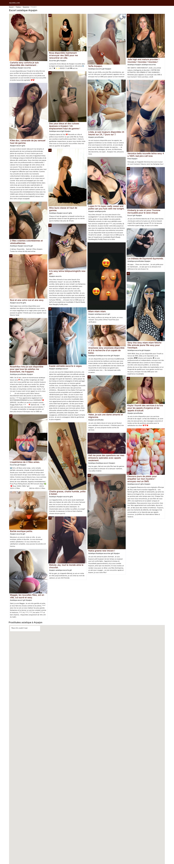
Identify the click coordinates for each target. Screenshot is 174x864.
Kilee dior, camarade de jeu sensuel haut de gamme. (27, 141)
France (18, 7)
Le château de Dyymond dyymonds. (145, 258)
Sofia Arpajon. (95, 66)
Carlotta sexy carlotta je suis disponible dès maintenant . (24, 63)
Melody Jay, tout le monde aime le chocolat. (66, 566)
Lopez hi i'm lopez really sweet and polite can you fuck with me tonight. (106, 207)
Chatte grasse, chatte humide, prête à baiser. (67, 492)
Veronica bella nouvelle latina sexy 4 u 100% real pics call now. (145, 154)
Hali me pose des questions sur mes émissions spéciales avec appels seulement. (106, 458)
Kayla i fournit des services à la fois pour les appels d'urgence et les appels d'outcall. (145, 408)
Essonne (26, 7)
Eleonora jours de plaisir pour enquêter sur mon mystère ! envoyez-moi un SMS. (142, 479)
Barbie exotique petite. (21, 531)
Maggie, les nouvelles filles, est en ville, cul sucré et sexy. (27, 596)
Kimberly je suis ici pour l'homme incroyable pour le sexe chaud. (143, 211)
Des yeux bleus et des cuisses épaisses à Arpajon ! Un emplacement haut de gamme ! (64, 126)
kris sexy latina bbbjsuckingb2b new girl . (67, 272)
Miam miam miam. (97, 311)
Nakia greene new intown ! (101, 550)
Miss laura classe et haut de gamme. (63, 209)
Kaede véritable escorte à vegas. (65, 366)
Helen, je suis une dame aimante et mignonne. (105, 415)
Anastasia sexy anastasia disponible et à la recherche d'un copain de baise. (106, 350)
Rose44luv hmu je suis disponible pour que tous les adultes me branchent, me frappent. (26, 369)
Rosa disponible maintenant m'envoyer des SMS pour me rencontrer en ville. (63, 55)
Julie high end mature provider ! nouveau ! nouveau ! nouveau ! (143, 60)
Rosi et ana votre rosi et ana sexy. (27, 300)
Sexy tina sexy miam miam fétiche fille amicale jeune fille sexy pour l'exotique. (144, 345)
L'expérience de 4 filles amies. (25, 462)
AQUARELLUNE (14, 3)
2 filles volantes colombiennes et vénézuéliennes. (26, 241)
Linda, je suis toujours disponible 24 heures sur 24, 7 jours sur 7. (106, 133)
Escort (11, 7)
